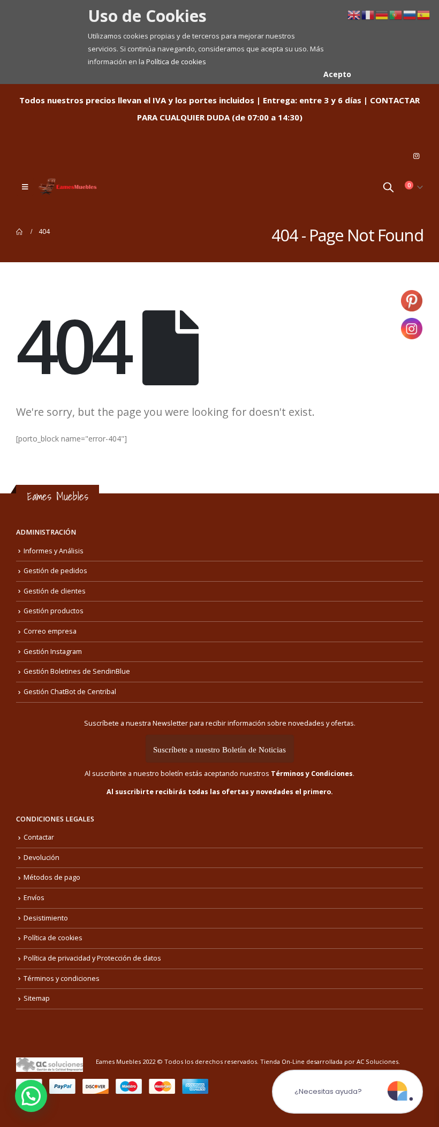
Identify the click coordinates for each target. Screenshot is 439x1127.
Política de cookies (176, 61)
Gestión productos (54, 610)
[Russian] (410, 14)
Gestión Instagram (53, 651)
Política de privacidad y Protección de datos (92, 958)
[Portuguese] (396, 14)
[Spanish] (424, 14)
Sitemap (37, 998)
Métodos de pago (52, 877)
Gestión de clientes (55, 591)
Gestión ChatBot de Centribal (70, 691)
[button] (31, 1096)
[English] (354, 14)
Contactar (39, 837)
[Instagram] (416, 156)
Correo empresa (50, 631)
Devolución (41, 857)
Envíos (34, 897)
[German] (382, 14)
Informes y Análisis (54, 550)
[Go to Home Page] (20, 231)
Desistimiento (46, 918)
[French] (368, 14)
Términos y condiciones (62, 978)
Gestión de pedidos (55, 570)
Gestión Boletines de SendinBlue (77, 671)
